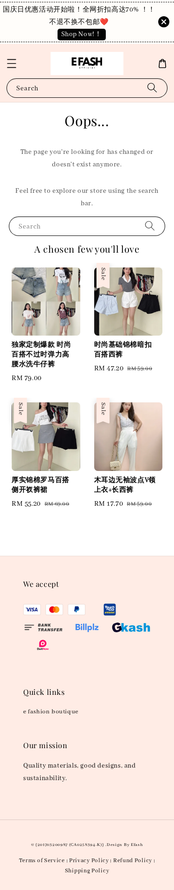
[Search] (152, 88)
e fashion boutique (50, 712)
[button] (11, 63)
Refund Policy (132, 860)
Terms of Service (42, 860)
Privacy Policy (89, 860)
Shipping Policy (87, 870)
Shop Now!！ (81, 34)
